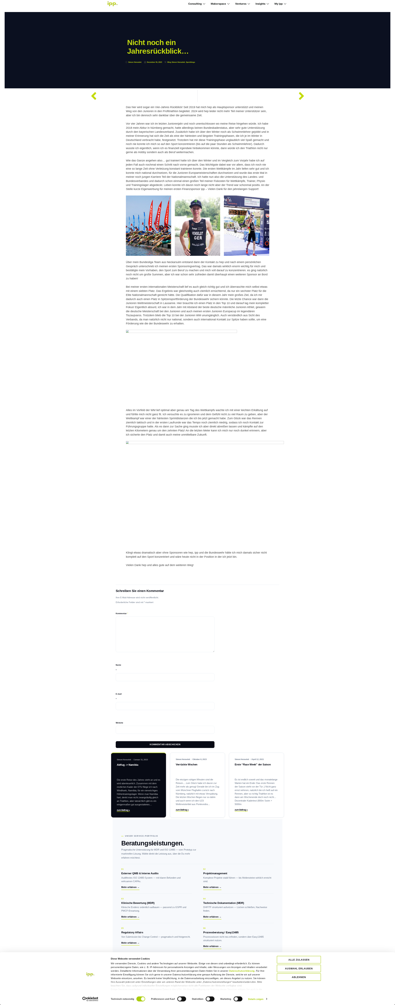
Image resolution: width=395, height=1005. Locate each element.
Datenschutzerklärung (242, 971)
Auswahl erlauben (299, 968)
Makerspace (218, 3)
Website (119, 723)
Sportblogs (190, 62)
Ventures (240, 3)
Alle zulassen (299, 959)
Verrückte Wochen (186, 764)
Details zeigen (255, 999)
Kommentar (122, 613)
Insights (260, 3)
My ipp (278, 3)
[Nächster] (253, 96)
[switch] (181, 998)
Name (118, 665)
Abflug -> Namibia (127, 764)
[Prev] (143, 96)
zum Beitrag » (123, 810)
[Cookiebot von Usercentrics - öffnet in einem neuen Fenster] (90, 999)
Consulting (195, 3)
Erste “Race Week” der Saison (253, 764)
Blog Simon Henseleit (176, 62)
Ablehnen (299, 977)
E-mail (119, 694)
